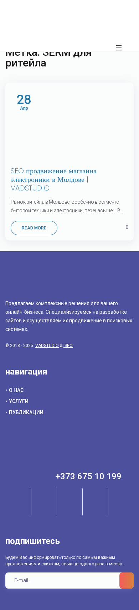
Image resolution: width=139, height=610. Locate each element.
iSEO (68, 345)
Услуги (19, 401)
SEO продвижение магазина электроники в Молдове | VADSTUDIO (54, 179)
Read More (34, 227)
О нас (16, 390)
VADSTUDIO (47, 345)
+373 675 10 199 (89, 476)
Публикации (26, 412)
